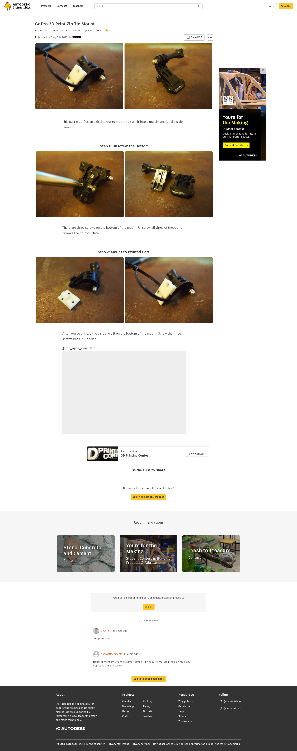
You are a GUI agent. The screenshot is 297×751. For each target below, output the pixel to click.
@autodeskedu (232, 708)
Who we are (185, 721)
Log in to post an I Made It (148, 497)
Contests (62, 6)
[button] (210, 37)
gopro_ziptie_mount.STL (78, 348)
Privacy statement (118, 744)
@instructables (232, 701)
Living (146, 706)
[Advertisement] (242, 114)
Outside (147, 711)
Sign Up (286, 6)
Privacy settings (141, 744)
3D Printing (74, 30)
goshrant (44, 30)
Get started (184, 706)
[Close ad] (263, 71)
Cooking (148, 701)
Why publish (185, 701)
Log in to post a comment (149, 679)
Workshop (58, 30)
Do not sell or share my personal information (179, 744)
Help (181, 711)
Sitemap (183, 716)
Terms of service (95, 744)
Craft (125, 716)
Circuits (126, 701)
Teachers (78, 6)
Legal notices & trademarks (224, 744)
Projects (46, 6)
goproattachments (111, 654)
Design (126, 711)
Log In (270, 6)
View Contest (196, 453)
